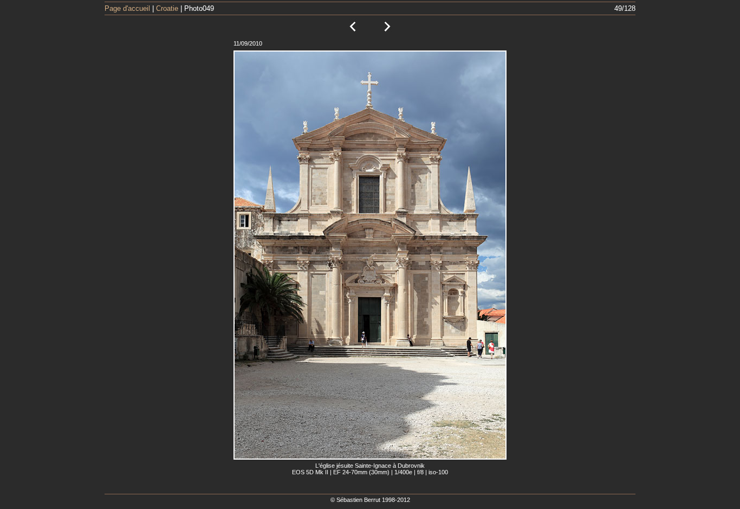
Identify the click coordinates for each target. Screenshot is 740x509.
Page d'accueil (127, 8)
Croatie (167, 8)
